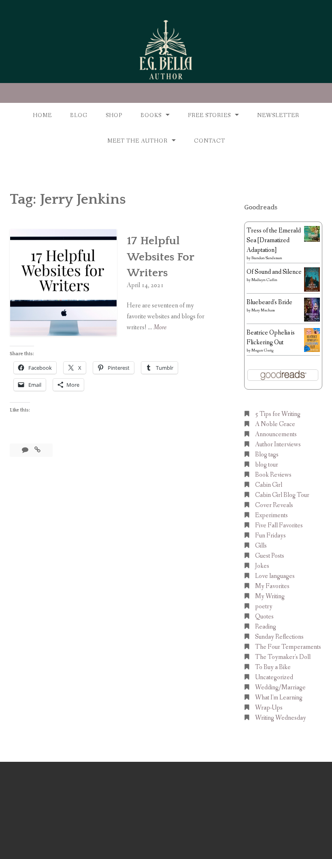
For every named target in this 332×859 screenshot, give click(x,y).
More (159, 328)
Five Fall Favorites (279, 525)
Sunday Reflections (279, 637)
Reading (265, 626)
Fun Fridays (270, 535)
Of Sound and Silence (274, 272)
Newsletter (278, 115)
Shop (114, 115)
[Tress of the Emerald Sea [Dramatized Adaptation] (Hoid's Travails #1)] (312, 240)
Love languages (275, 576)
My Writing (270, 596)
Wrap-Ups (269, 707)
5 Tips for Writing (277, 414)
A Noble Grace (275, 424)
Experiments (271, 515)
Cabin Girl (268, 485)
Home (42, 115)
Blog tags (267, 454)
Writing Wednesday (280, 718)
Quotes (264, 616)
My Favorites (272, 586)
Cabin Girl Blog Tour (282, 495)
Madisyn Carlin (264, 280)
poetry (263, 606)
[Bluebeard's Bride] (312, 319)
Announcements (276, 434)
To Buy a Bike (273, 667)
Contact (209, 141)
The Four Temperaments (288, 647)
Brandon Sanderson (266, 258)
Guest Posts (269, 556)
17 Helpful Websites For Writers (160, 256)
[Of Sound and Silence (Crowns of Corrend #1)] (312, 290)
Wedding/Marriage (280, 687)
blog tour (266, 464)
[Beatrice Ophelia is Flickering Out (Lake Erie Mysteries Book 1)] (312, 350)
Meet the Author (137, 141)
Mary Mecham (263, 310)
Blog (78, 115)
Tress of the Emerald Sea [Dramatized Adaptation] (274, 240)
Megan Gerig (262, 350)
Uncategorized (274, 677)
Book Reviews (273, 475)
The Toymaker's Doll (283, 657)
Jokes (262, 566)
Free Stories (209, 115)
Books (151, 115)
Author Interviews (278, 444)
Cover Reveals (274, 505)
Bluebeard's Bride (269, 302)
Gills (261, 545)
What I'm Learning (278, 697)
